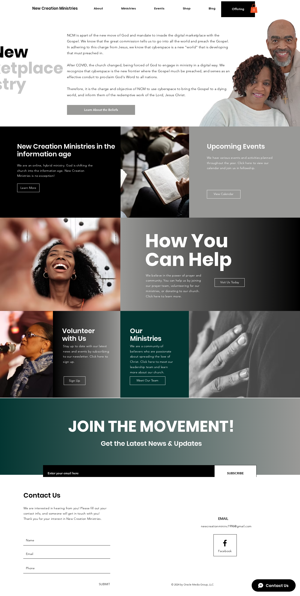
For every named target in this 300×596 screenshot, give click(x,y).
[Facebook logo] (224, 543)
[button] (238, 9)
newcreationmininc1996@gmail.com (226, 526)
